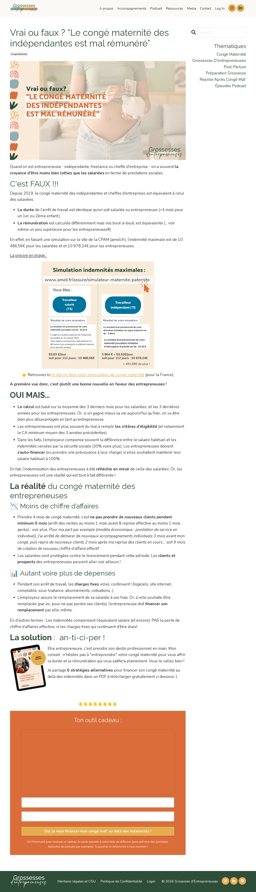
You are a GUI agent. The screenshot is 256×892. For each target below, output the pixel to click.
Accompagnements (131, 8)
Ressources (174, 8)
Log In (220, 8)
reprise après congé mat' (223, 79)
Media (191, 8)
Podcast (156, 8)
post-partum (235, 67)
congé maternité (19, 54)
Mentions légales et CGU (77, 881)
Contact (205, 8)
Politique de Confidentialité (121, 881)
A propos (106, 8)
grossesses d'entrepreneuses (219, 60)
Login (151, 881)
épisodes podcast (230, 85)
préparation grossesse (226, 73)
